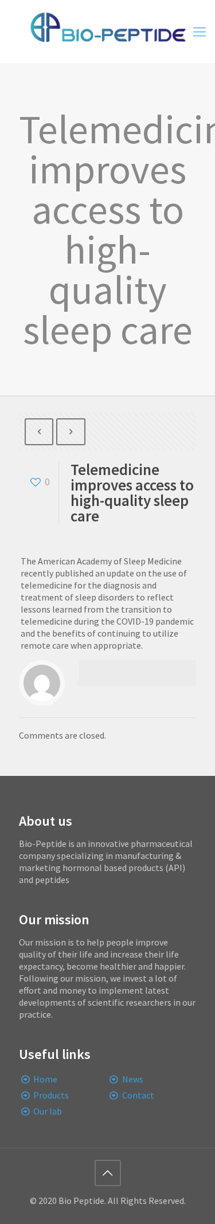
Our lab (47, 1111)
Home (45, 1079)
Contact (138, 1095)
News (132, 1079)
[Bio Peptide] (107, 31)
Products (51, 1095)
